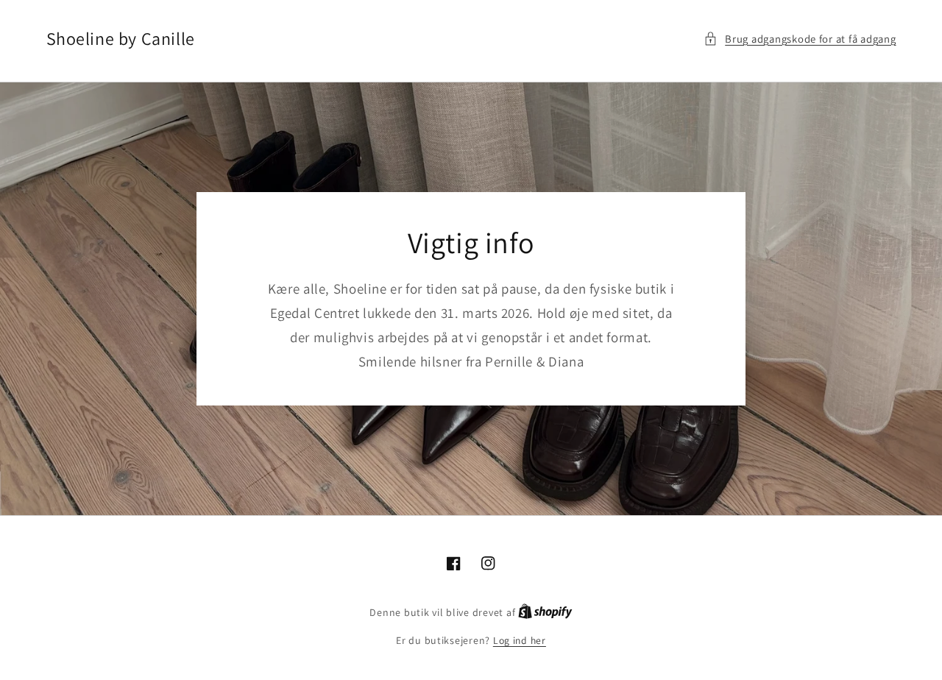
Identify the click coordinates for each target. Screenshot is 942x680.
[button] (800, 39)
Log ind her (519, 640)
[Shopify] (545, 612)
